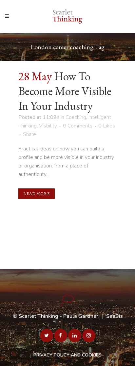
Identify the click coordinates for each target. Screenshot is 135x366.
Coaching (76, 117)
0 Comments (77, 125)
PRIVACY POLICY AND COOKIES (67, 355)
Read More (36, 193)
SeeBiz (114, 316)
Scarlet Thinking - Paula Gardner (58, 316)
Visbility (48, 125)
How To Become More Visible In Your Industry (64, 91)
